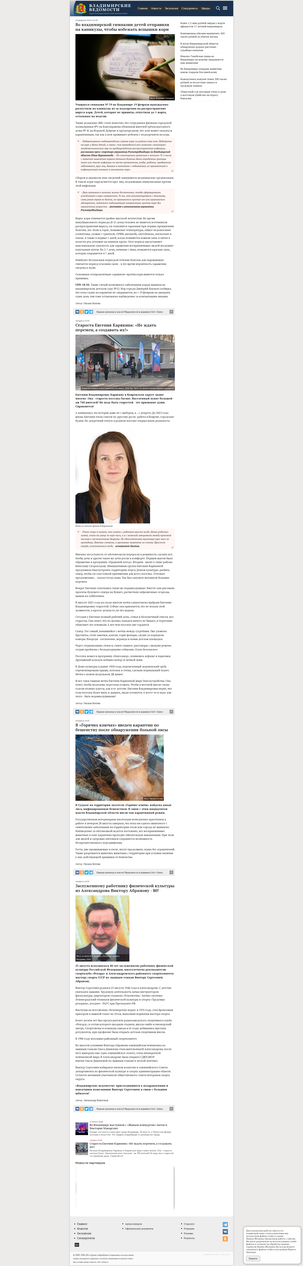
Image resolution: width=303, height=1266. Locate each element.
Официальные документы (139, 1228)
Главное (143, 8)
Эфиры (205, 8)
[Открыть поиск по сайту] (218, 9)
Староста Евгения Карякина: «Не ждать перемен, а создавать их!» (131, 1145)
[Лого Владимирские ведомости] (103, 8)
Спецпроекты (189, 8)
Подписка (189, 1237)
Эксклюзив (171, 8)
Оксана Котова (92, 303)
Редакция (189, 1228)
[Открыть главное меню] (225, 9)
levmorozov (225, 1254)
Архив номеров (133, 1223)
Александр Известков (96, 1100)
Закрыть (253, 1258)
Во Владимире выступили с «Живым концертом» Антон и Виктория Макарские (128, 1126)
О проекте (189, 1223)
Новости (156, 8)
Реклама (188, 1233)
